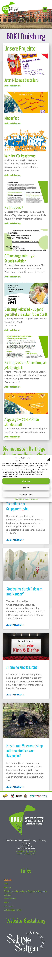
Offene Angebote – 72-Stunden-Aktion (20, 258)
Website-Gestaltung (26, 920)
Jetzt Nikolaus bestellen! (21, 80)
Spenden (7, 895)
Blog (5, 884)
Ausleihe (7, 887)
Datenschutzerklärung (22, 499)
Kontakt (7, 902)
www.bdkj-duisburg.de (26, 851)
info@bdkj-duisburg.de (26, 854)
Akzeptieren (26, 481)
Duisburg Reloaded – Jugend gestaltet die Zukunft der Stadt (25, 312)
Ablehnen (26, 488)
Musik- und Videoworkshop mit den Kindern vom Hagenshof (24, 750)
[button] (48, 459)
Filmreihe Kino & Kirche (21, 667)
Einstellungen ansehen (26, 494)
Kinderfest (11, 117)
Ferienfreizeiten (10, 899)
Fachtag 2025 (13, 207)
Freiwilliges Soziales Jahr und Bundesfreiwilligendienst (25, 891)
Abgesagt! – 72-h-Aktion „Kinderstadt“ (21, 422)
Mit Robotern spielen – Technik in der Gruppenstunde (21, 503)
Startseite (7, 880)
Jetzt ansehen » (15, 539)
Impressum (34, 499)
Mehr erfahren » (12, 85)
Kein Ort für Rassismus (19, 155)
